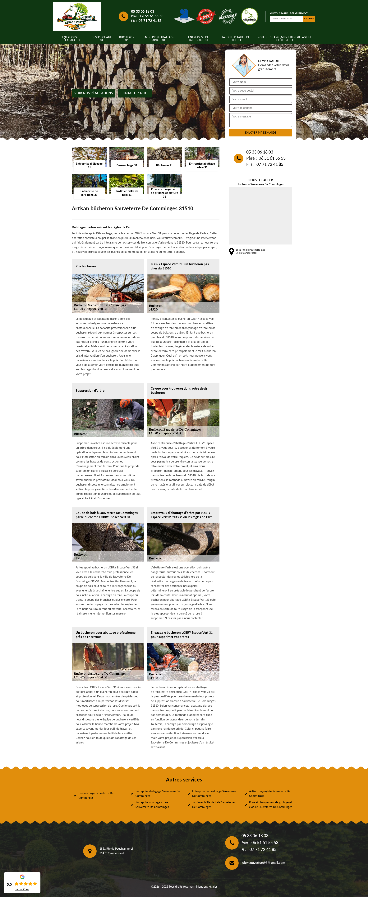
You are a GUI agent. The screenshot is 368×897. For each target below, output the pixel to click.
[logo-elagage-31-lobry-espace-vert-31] (77, 16)
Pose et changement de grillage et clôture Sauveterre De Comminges (270, 805)
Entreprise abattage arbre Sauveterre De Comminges (152, 805)
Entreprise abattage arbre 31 (159, 39)
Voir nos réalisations (93, 93)
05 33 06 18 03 (142, 12)
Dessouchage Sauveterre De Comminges (96, 796)
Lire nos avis (22, 889)
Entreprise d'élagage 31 (70, 39)
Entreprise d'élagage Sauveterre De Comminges (158, 794)
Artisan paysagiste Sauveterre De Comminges (269, 794)
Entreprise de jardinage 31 (198, 39)
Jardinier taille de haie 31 (236, 39)
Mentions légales (206, 886)
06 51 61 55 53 (151, 16)
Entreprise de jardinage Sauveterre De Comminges (214, 794)
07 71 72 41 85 (150, 21)
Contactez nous (135, 93)
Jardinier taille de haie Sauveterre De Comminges (213, 805)
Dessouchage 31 (102, 39)
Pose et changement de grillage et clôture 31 (285, 39)
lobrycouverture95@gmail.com (263, 863)
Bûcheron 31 (127, 39)
